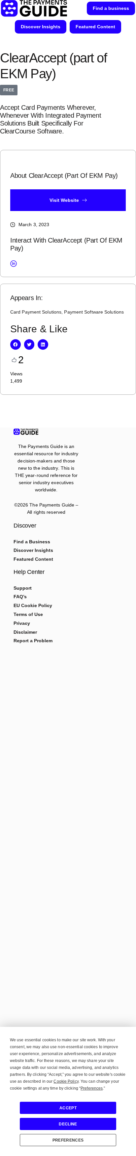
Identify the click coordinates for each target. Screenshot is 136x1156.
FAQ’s (20, 596)
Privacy (22, 623)
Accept (68, 1108)
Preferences (68, 1140)
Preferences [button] (92, 1088)
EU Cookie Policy (33, 605)
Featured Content (33, 559)
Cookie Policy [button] (65, 1081)
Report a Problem (33, 640)
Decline (68, 1124)
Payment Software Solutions (94, 312)
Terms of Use (28, 614)
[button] (15, 344)
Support (23, 588)
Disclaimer (25, 632)
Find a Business (32, 541)
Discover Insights (33, 550)
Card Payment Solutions (35, 312)
